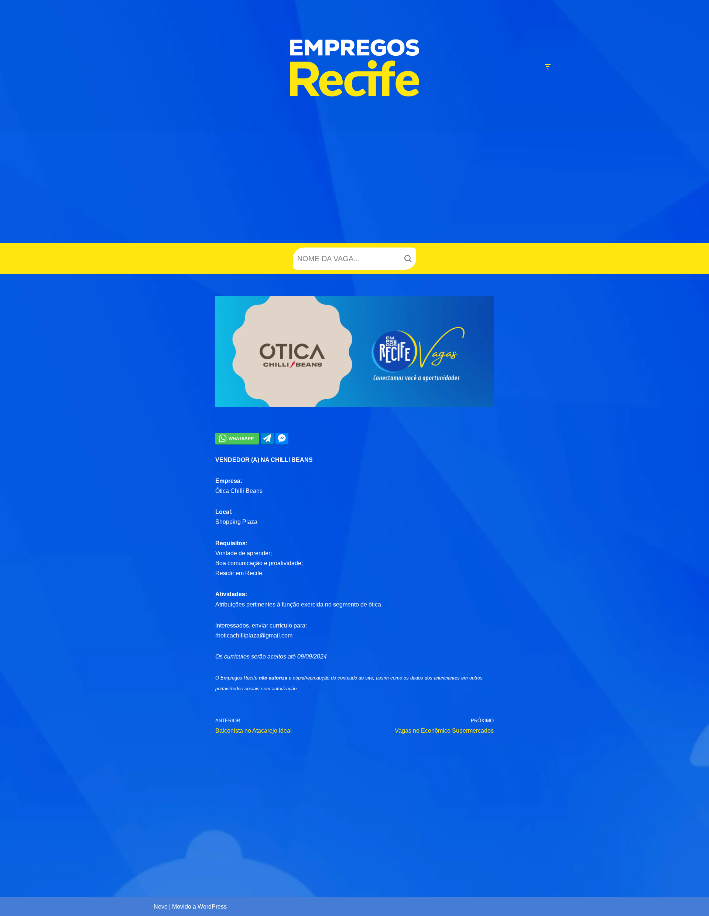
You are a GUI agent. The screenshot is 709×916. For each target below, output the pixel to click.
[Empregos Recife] (354, 67)
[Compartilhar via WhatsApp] (237, 438)
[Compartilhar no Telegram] (267, 438)
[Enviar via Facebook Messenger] (281, 438)
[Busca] (408, 259)
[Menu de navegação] (547, 66)
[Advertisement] (354, 187)
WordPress (212, 906)
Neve (161, 906)
